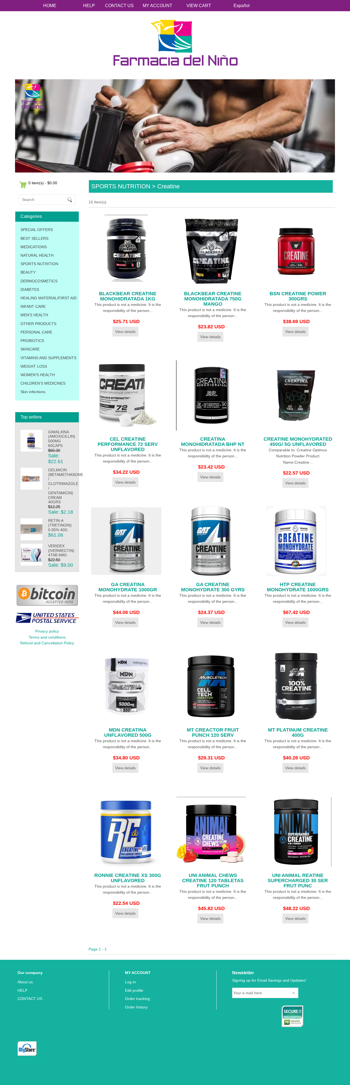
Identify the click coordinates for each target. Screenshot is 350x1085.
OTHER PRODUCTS (38, 323)
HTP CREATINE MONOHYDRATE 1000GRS (298, 587)
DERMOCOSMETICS (39, 281)
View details (125, 331)
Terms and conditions (47, 637)
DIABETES (30, 289)
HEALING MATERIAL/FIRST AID (49, 298)
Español (242, 5)
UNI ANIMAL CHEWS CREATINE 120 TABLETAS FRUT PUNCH (213, 880)
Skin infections (33, 392)
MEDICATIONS (34, 247)
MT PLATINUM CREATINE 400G (298, 732)
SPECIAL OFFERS (37, 229)
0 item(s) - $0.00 (42, 183)
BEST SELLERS (34, 238)
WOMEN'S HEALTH (38, 375)
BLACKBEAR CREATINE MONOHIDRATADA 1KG (127, 296)
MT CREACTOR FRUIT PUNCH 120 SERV (213, 732)
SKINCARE (30, 349)
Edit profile (134, 990)
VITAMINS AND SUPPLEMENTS (48, 358)
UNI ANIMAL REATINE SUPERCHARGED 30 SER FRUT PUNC (298, 880)
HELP (89, 5)
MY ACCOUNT (157, 5)
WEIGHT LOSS (34, 366)
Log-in (130, 982)
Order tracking (137, 998)
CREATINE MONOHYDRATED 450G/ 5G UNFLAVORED (298, 441)
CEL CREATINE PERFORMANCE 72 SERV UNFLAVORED (128, 444)
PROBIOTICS (32, 340)
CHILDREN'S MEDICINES (43, 383)
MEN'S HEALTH (34, 315)
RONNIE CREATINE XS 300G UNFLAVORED (127, 878)
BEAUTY (28, 272)
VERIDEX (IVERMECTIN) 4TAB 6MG (61, 550)
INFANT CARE (33, 306)
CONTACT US (119, 5)
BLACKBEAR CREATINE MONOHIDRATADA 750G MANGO (212, 299)
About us (25, 982)
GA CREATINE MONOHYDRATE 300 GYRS (213, 587)
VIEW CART (198, 5)
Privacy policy (47, 631)
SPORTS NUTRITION (39, 264)
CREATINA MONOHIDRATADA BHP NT (212, 441)
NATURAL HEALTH (37, 255)
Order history (136, 1007)
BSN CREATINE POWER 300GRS (298, 296)
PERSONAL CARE (36, 332)
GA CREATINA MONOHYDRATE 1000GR (127, 587)
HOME (49, 5)
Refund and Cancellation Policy (47, 643)
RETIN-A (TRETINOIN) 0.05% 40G (60, 525)
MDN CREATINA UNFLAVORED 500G (127, 732)
